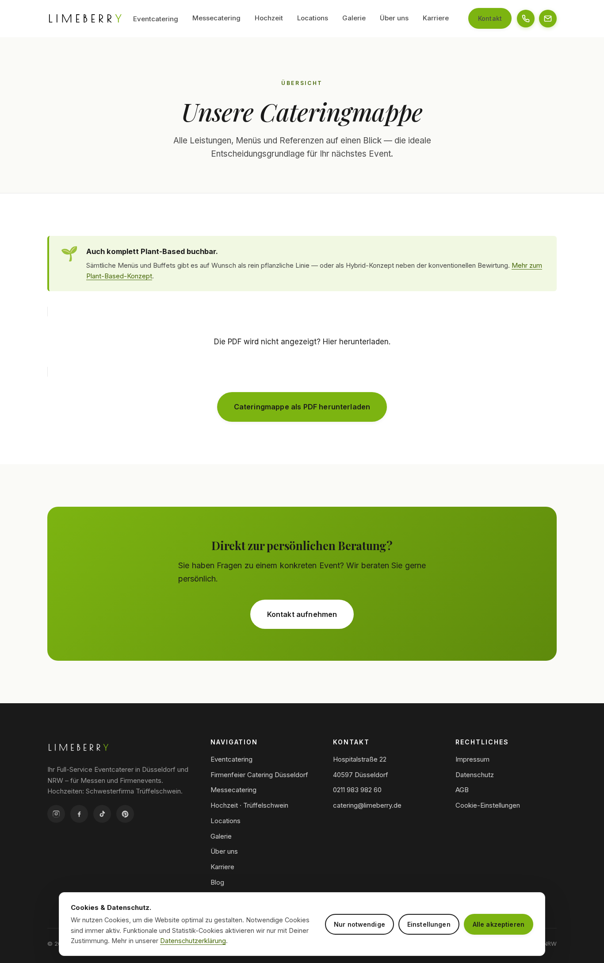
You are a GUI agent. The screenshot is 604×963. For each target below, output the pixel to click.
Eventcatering (155, 19)
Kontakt (490, 18)
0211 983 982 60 (357, 790)
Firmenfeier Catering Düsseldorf (259, 774)
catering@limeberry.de (367, 805)
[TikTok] (102, 814)
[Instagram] (56, 814)
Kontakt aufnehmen (302, 614)
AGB (462, 790)
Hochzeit (269, 18)
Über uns (394, 18)
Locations (312, 18)
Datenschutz (474, 774)
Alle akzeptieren (498, 924)
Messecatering (216, 18)
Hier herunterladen (356, 341)
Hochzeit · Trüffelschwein (249, 805)
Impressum (472, 759)
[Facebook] (79, 814)
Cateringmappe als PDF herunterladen (302, 406)
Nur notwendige (359, 924)
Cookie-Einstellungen (487, 805)
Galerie (354, 18)
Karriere (436, 18)
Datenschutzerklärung (193, 940)
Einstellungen (429, 924)
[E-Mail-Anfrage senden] (548, 18)
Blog (217, 882)
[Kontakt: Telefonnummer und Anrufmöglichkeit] (526, 18)
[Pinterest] (125, 814)
